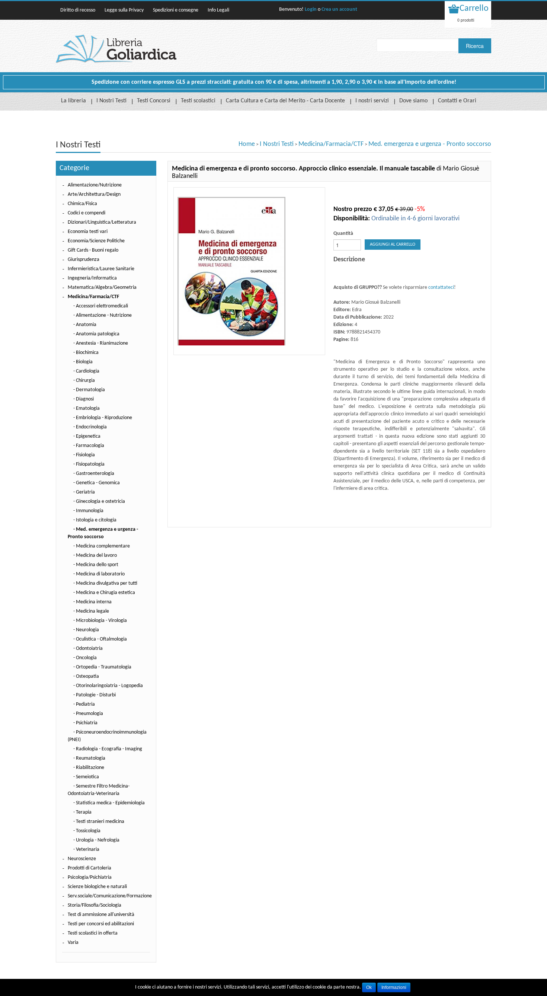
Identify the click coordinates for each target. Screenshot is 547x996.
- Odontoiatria (88, 648)
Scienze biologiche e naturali (97, 887)
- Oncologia (85, 658)
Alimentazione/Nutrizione (95, 185)
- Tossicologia (86, 831)
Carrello (474, 8)
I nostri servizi (372, 101)
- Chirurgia (84, 380)
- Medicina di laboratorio (99, 574)
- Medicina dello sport (95, 565)
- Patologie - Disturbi (94, 695)
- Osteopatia (86, 676)
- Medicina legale (91, 611)
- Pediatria (84, 704)
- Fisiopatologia (89, 464)
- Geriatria (84, 492)
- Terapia (82, 812)
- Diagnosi (83, 399)
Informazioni (393, 987)
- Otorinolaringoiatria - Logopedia (108, 686)
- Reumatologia (89, 758)
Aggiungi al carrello (392, 244)
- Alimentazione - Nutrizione (102, 315)
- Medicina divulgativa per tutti (105, 583)
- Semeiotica (86, 777)
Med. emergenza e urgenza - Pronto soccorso (429, 144)
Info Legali (218, 10)
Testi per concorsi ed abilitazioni (101, 924)
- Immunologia (88, 511)
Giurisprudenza (83, 259)
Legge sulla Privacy (124, 10)
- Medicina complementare (101, 546)
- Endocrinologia (90, 427)
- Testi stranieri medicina (98, 821)
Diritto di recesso (77, 10)
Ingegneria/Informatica (92, 278)
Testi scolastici (198, 101)
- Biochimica (86, 352)
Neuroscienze (82, 859)
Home (247, 144)
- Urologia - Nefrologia (96, 840)
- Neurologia (86, 630)
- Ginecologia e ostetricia (99, 501)
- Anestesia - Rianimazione (100, 343)
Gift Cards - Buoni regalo (93, 250)
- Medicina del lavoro (95, 555)
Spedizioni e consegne (175, 10)
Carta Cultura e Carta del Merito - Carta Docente (285, 101)
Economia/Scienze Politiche (96, 241)
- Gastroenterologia (93, 473)
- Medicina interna (92, 602)
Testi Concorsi (153, 101)
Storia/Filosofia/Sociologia (94, 905)
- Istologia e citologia (94, 520)
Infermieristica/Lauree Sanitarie (101, 269)
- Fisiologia (84, 455)
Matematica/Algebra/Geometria (102, 287)
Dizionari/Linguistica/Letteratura (102, 222)
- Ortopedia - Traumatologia (102, 667)
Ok (369, 987)
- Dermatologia (89, 390)
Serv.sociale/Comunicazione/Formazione (110, 896)
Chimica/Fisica (82, 204)
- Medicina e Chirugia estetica (104, 593)
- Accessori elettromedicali (100, 306)
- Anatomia (84, 325)
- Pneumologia (88, 713)
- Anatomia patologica (96, 334)
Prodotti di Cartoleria (89, 868)
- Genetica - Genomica (96, 483)
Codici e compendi (86, 213)
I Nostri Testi (111, 101)
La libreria (73, 101)
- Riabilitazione (88, 767)
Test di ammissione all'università (101, 914)
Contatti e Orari (457, 101)
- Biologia (83, 362)
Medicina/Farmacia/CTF (331, 144)
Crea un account (339, 9)
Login (311, 9)
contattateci (441, 287)
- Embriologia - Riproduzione (102, 418)
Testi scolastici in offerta (93, 933)
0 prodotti (465, 20)
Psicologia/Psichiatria (90, 877)
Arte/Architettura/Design (94, 194)
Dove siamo (413, 101)
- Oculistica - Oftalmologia (100, 639)
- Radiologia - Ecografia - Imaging (107, 749)
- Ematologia (86, 408)
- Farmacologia (88, 445)
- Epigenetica (86, 436)
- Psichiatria (85, 723)
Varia (73, 942)
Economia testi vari (88, 231)
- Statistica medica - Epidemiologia (109, 803)
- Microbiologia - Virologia (100, 620)
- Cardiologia (86, 371)
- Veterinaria (86, 849)
